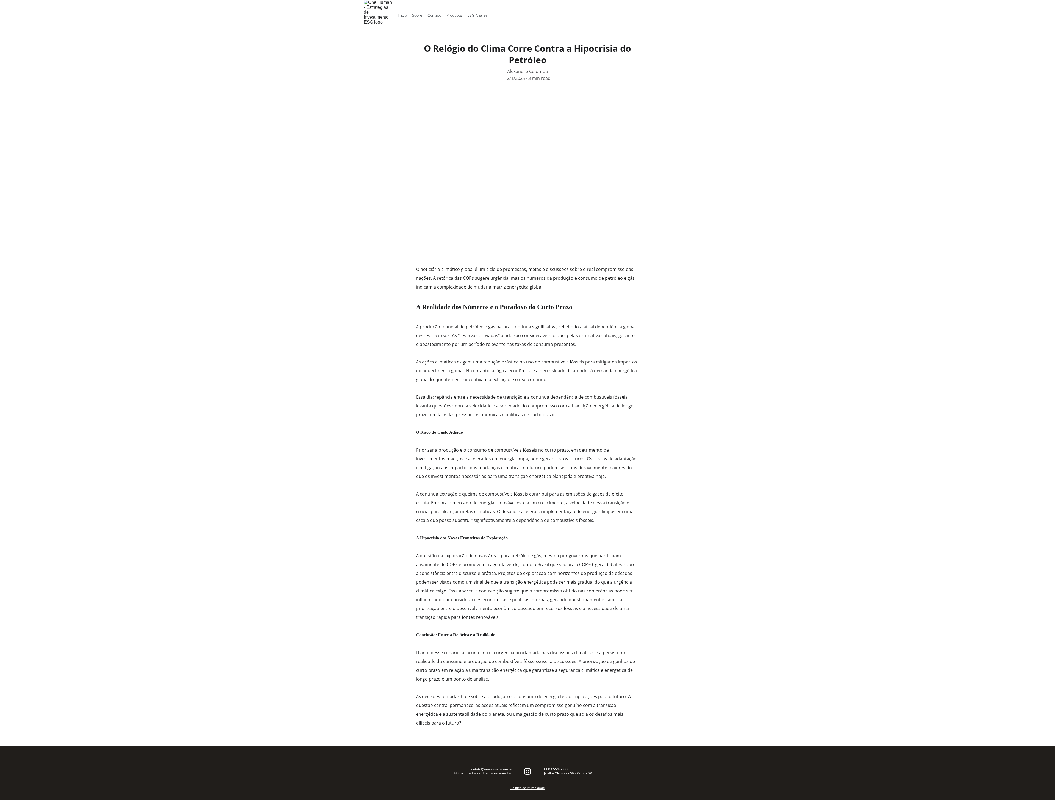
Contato (434, 15)
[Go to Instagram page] (527, 771)
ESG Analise (477, 15)
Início (402, 15)
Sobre (417, 15)
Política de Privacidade (527, 787)
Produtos (454, 15)
